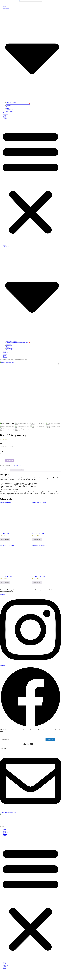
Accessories (7, 359)
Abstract (8, 105)
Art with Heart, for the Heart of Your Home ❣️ (18, 104)
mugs (12, 359)
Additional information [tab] (17, 470)
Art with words (10, 109)
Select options (5, 539)
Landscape (9, 107)
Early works (9, 111)
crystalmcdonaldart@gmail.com (8, 812)
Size (1, 443)
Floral (7, 108)
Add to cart (9, 460)
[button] (30, 181)
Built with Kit (28, 744)
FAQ (4, 117)
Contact (5, 115)
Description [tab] (5, 470)
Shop (4, 112)
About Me (5, 114)
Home (4, 6)
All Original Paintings (11, 102)
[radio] (2, 446)
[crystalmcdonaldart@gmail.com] (30, 811)
